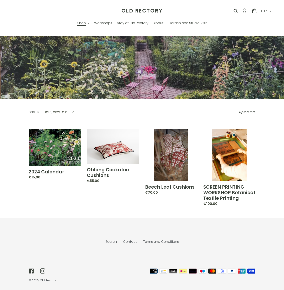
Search (111, 241)
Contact (130, 241)
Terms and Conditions (161, 241)
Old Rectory (142, 11)
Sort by (34, 112)
